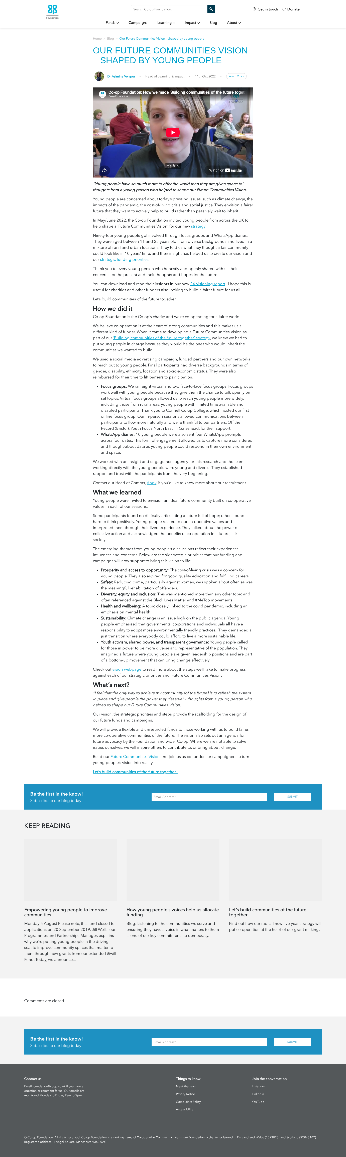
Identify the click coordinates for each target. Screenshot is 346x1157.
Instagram (259, 1086)
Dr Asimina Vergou (121, 76)
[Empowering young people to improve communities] (70, 902)
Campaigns (138, 22)
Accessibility (184, 1109)
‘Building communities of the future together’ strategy (161, 337)
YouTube (258, 1102)
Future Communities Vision (135, 756)
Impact (190, 22)
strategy (198, 226)
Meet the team (186, 1086)
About (232, 22)
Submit (292, 796)
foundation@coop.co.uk (49, 1086)
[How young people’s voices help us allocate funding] (173, 902)
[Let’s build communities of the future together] (275, 902)
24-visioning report (207, 283)
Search (211, 9)
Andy (151, 482)
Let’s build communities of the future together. (135, 771)
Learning (164, 22)
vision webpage (126, 669)
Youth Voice (236, 76)
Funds (110, 22)
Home (97, 38)
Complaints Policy (188, 1102)
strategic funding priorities (124, 259)
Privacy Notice (185, 1094)
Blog (213, 22)
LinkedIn (258, 1094)
